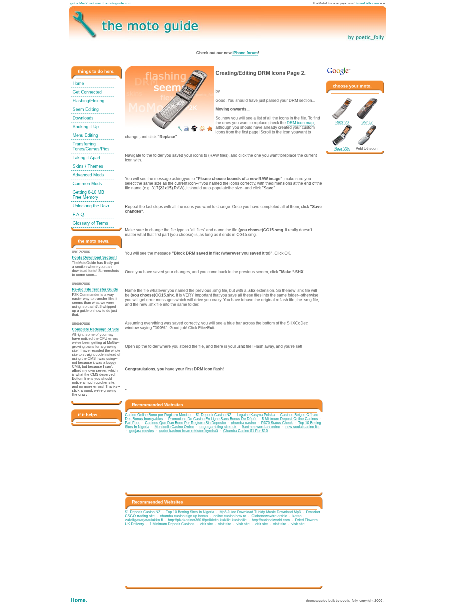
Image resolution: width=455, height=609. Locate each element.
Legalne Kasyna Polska (256, 415)
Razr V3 (342, 122)
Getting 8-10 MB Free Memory (88, 195)
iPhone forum (245, 53)
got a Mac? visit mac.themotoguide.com (100, 3)
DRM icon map (300, 122)
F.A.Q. (79, 214)
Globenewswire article (269, 516)
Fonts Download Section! (94, 257)
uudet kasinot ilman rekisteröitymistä (188, 431)
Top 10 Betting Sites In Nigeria (190, 512)
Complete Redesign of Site (95, 329)
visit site (206, 524)
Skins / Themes (88, 166)
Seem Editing (86, 109)
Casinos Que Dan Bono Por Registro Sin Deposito (185, 423)
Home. (79, 600)
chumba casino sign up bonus (184, 516)
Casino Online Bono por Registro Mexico (158, 415)
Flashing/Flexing (88, 100)
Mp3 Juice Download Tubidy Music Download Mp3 (260, 512)
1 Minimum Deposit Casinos (172, 524)
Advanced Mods (88, 174)
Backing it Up (86, 126)
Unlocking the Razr (91, 205)
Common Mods (87, 183)
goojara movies (141, 431)
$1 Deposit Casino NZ (213, 415)
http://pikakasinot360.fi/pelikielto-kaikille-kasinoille (207, 520)
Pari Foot (132, 423)
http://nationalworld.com (271, 520)
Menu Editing (85, 135)
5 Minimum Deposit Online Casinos (290, 419)
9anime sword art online (261, 427)
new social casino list (302, 427)
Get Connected (87, 92)
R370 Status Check (277, 423)
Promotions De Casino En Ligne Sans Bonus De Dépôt (212, 419)
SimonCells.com (366, 3)
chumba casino (243, 423)
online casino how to (230, 516)
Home (78, 83)
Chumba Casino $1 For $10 (245, 431)
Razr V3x (342, 148)
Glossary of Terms (90, 223)
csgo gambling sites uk (218, 427)
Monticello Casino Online (174, 427)
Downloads (83, 117)
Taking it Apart (86, 157)
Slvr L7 (367, 122)
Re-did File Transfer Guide (95, 289)
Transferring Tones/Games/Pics (91, 146)
